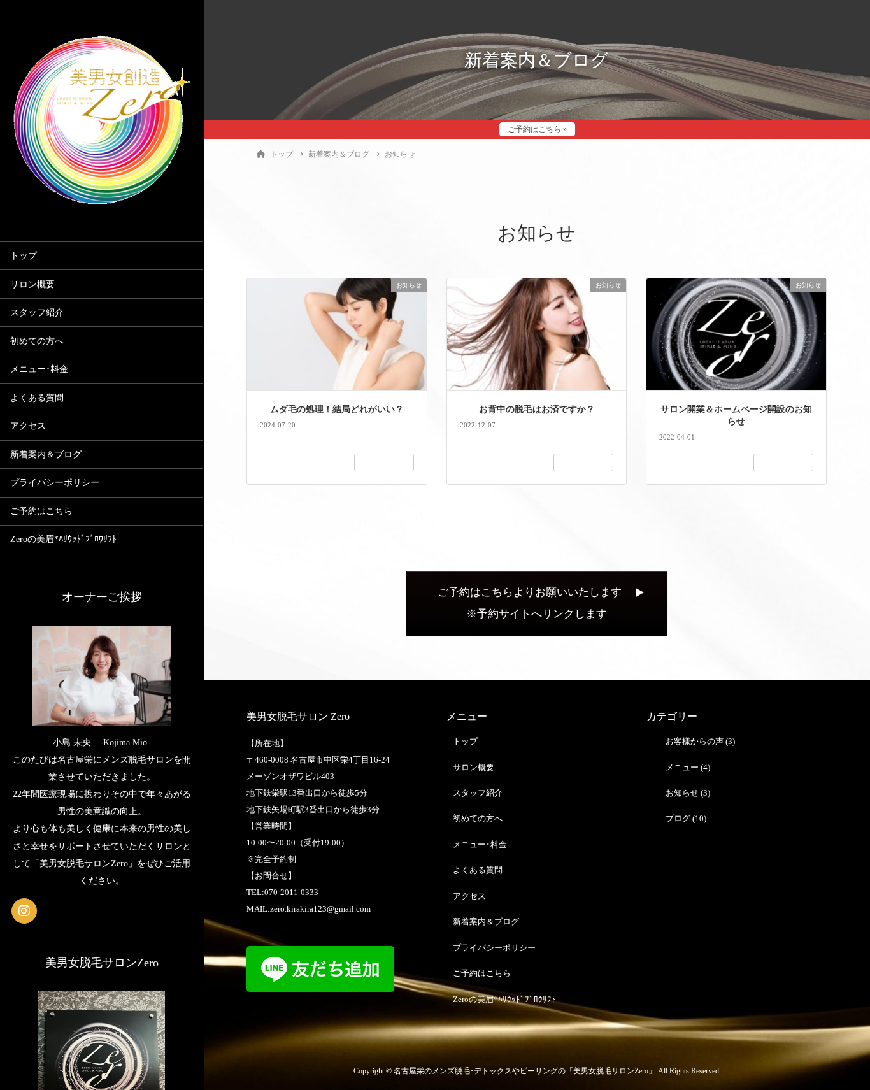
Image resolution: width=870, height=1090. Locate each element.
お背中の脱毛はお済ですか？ (537, 409)
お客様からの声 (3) (700, 741)
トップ (23, 256)
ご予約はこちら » (537, 129)
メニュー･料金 (39, 369)
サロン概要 (32, 284)
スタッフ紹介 (37, 312)
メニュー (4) (688, 767)
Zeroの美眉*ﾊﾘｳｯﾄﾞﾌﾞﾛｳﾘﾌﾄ (63, 539)
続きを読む (384, 462)
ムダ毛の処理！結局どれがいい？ (337, 409)
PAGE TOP (839, 1046)
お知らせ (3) (688, 793)
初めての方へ (37, 341)
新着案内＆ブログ (46, 454)
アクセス (28, 426)
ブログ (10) (686, 818)
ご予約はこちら (41, 511)
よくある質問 (37, 398)
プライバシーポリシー (54, 482)
